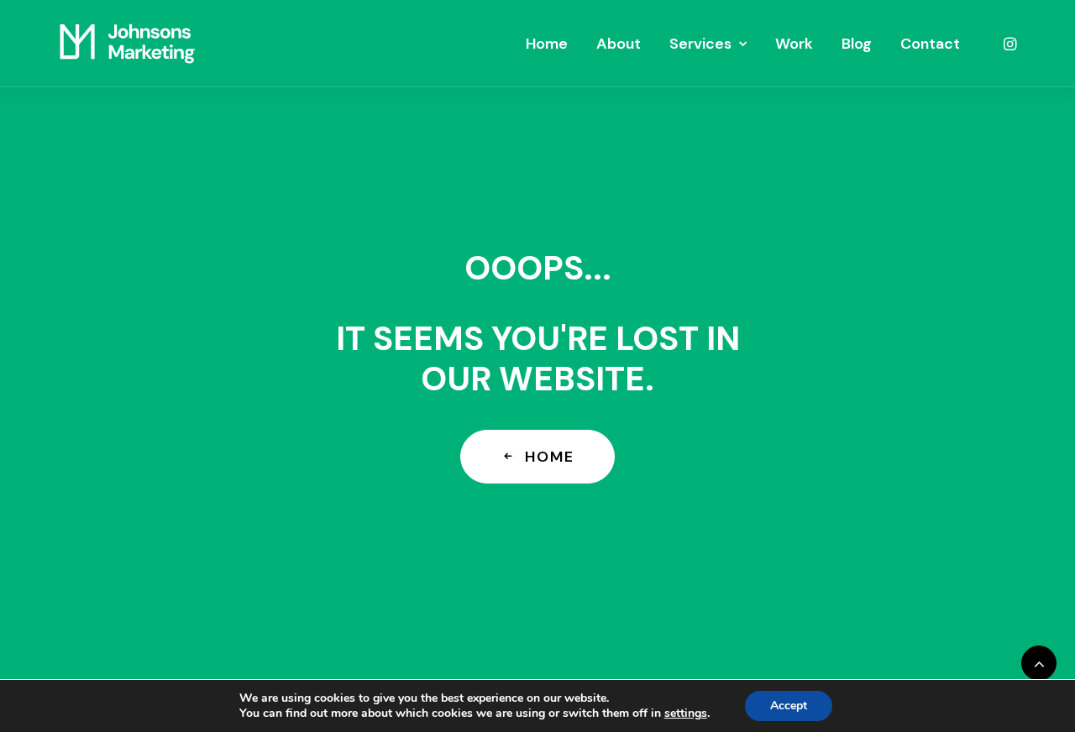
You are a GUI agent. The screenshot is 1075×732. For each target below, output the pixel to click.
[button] (1008, 43)
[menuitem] (546, 43)
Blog (857, 44)
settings (685, 713)
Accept (788, 706)
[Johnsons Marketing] (127, 44)
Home (547, 44)
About (618, 44)
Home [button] (549, 457)
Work (794, 44)
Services (700, 44)
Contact (930, 44)
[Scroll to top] (1039, 661)
